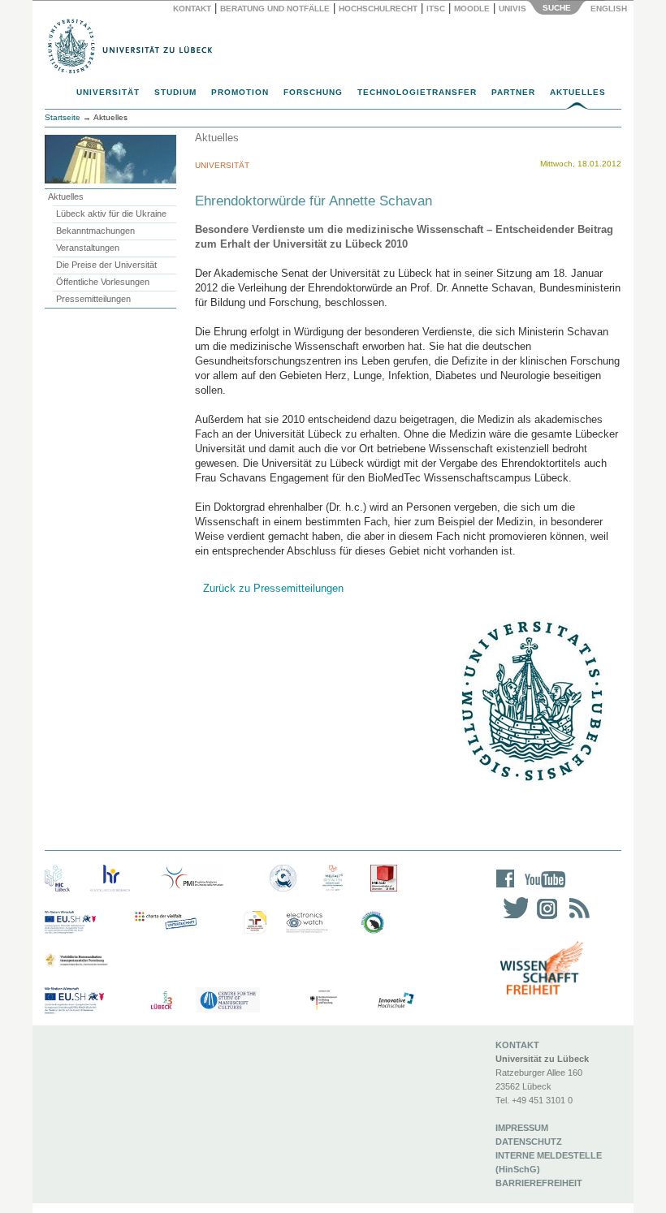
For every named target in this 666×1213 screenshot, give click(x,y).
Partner (513, 92)
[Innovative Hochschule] (395, 1000)
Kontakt (192, 8)
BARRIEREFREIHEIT (538, 1183)
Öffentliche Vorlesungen (102, 282)
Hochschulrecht (378, 8)
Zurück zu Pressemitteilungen (273, 588)
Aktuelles (578, 92)
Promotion (240, 92)
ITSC (435, 8)
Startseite (62, 117)
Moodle (472, 8)
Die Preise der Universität (106, 265)
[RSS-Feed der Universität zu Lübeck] (576, 918)
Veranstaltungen (87, 248)
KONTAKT (517, 1045)
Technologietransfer (417, 92)
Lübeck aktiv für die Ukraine (111, 213)
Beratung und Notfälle (275, 8)
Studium (175, 92)
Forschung (313, 92)
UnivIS (512, 8)
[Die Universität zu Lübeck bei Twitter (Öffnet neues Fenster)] (511, 918)
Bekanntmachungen (95, 230)
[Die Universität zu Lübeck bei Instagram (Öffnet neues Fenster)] (544, 918)
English (609, 8)
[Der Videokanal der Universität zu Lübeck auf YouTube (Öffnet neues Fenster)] (542, 889)
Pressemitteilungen (93, 299)
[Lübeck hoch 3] (161, 1000)
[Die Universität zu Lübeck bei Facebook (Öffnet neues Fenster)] (505, 889)
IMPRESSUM (521, 1128)
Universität (108, 92)
